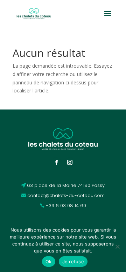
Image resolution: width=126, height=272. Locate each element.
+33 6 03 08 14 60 (66, 205)
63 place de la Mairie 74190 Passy (66, 185)
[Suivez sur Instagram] (69, 162)
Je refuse (73, 261)
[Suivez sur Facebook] (56, 162)
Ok (49, 261)
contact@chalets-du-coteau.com (66, 195)
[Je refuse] (117, 246)
